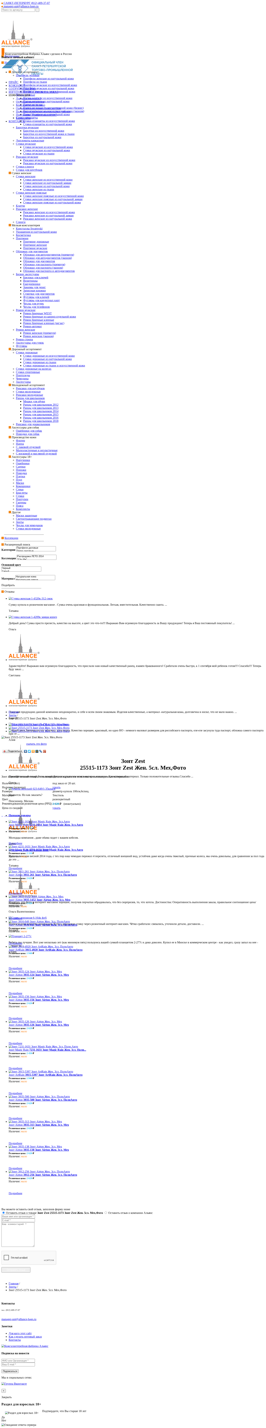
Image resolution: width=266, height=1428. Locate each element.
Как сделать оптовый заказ (25, 1336)
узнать (56, 787)
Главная (13, 711)
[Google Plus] (45, 751)
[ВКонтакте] (26, 751)
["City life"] (36, 559)
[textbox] (18, 10)
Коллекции (11, 538)
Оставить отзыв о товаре (54, 1212)
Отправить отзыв (16, 1270)
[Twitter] (29, 751)
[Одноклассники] (33, 751)
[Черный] (21, 568)
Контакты (15, 1339)
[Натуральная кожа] (35, 576)
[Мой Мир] (37, 751)
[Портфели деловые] (36, 547)
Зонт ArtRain (46, 949)
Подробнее (15, 843)
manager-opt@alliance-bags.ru (21, 6)
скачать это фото (36, 743)
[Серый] (21, 571)
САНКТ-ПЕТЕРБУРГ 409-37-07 (26, 3)
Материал (8, 578)
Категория (8, 549)
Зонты (12, 715)
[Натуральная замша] (35, 579)
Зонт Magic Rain (46, 824)
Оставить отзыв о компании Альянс (130, 1212)
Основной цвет (11, 564)
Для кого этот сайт (20, 1333)
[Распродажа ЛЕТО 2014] (36, 556)
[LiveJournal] (41, 751)
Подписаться (10, 1371)
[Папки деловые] (36, 551)
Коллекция (8, 558)
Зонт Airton (43, 874)
